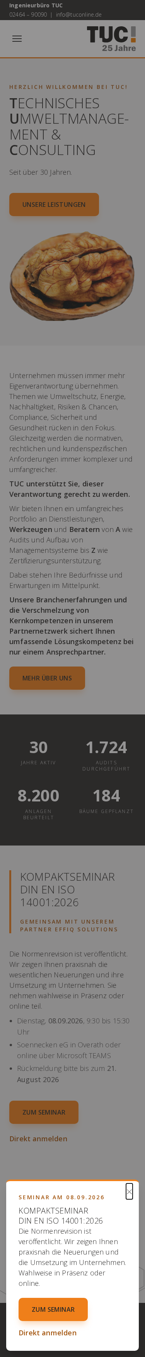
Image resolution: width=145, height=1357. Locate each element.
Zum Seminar (53, 1309)
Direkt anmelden (48, 1332)
